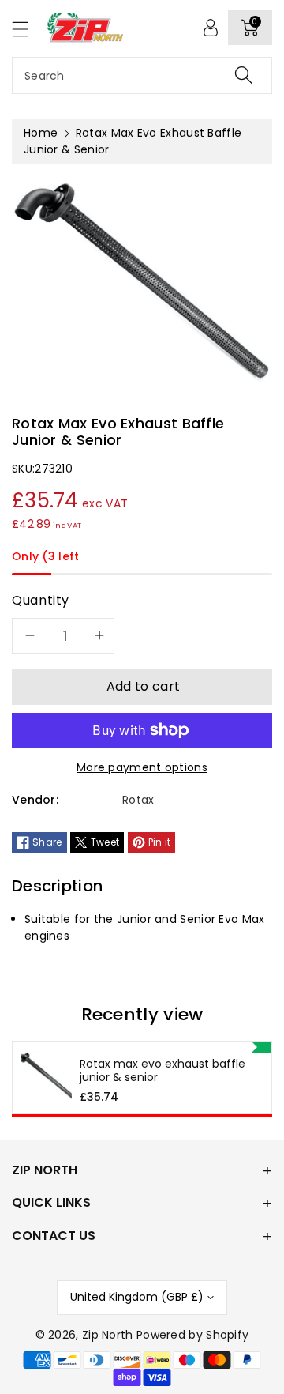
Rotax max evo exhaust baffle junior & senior (162, 1070)
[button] (27, 29)
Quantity (40, 600)
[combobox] (142, 75)
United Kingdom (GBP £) (137, 1297)
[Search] (243, 75)
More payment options (142, 767)
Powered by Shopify (192, 1335)
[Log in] (210, 27)
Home (41, 133)
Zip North (107, 1335)
